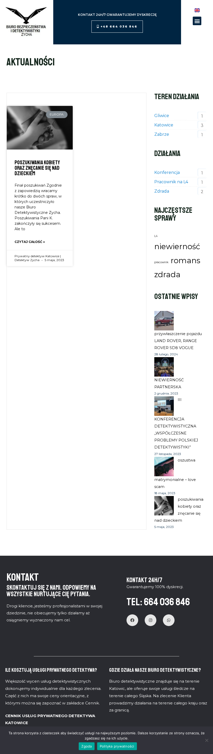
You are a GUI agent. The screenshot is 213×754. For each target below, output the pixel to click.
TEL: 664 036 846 (158, 601)
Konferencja (167, 172)
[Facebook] (132, 620)
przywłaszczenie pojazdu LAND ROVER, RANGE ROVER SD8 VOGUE (178, 340)
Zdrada (161, 191)
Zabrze (161, 134)
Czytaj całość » (30, 242)
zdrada (167, 274)
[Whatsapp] (169, 620)
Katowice (163, 125)
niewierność (177, 246)
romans (185, 260)
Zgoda (86, 746)
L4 (156, 236)
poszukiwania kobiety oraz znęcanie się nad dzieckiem (37, 168)
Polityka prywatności (117, 746)
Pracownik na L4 (171, 181)
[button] (117, 27)
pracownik (161, 262)
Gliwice (161, 115)
